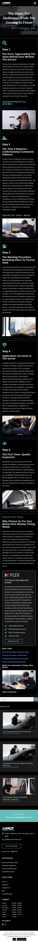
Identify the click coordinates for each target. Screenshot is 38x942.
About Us (4, 881)
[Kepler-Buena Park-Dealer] (19, 119)
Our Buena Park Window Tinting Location (15, 658)
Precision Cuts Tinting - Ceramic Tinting (14, 655)
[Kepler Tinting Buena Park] (19, 425)
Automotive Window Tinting (9, 862)
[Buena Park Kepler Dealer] (19, 326)
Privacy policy (21, 939)
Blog (3, 891)
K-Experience (6, 888)
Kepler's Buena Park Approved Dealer (14, 661)
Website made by (6, 851)
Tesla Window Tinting (8, 871)
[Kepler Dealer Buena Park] (19, 228)
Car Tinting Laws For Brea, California (17, 732)
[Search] (36, 699)
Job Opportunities (7, 894)
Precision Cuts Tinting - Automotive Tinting (15, 652)
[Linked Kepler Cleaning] (19, 499)
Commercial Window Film (9, 868)
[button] (19, 680)
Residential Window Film (9, 865)
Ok (14, 939)
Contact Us (5, 884)
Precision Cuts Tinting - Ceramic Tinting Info (14, 107)
